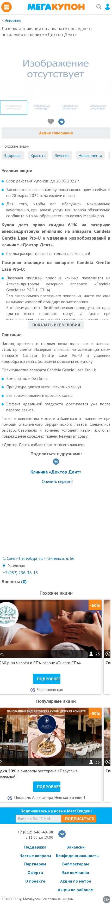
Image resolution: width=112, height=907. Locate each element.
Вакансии (75, 847)
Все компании (75, 872)
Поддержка (35, 847)
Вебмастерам (75, 863)
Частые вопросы (35, 855)
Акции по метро (75, 881)
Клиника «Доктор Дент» (56, 472)
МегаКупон (56, 7)
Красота (38, 155)
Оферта (35, 872)
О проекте (35, 881)
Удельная (16, 565)
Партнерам (35, 863)
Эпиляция (13, 20)
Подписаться (79, 818)
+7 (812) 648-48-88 (35, 831)
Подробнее (48, 678)
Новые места (90, 155)
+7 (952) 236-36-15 (20, 572)
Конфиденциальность (75, 855)
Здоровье (13, 155)
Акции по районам (76, 889)
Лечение (62, 155)
